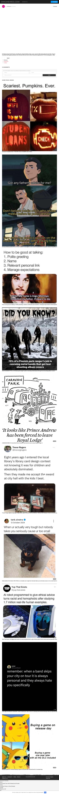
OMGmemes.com (10, 2)
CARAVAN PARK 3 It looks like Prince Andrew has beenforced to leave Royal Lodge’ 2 (22, 443)
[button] (29, 2)
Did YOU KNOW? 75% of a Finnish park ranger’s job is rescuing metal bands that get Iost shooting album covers (28, 370)
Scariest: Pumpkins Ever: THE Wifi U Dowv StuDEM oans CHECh (17, 151)
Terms (14, 776)
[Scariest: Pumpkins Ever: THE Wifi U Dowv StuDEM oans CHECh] (29, 116)
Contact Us (25, 1)
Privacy (18, 776)
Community (9, 776)
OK (45, 792)
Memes (12, 80)
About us (4, 776)
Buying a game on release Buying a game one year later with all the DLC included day (22, 769)
